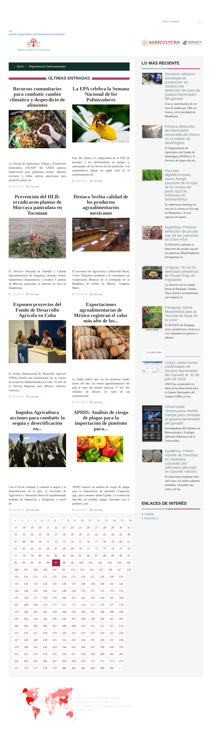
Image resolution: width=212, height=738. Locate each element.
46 (128, 534)
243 (54, 647)
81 (48, 555)
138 (83, 583)
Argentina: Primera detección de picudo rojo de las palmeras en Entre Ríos (181, 233)
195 (54, 619)
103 (109, 562)
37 (56, 534)
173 (73, 604)
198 (83, 619)
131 (16, 583)
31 (128, 527)
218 (45, 633)
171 (54, 604)
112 (73, 569)
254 (45, 654)
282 (83, 668)
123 (54, 576)
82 (56, 555)
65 (40, 548)
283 (92, 668)
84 (72, 555)
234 (83, 640)
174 (83, 604)
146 (45, 590)
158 (45, 597)
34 (31, 534)
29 (112, 527)
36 (48, 534)
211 (92, 626)
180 (26, 612)
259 (92, 654)
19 (31, 527)
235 (92, 640)
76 (128, 548)
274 (121, 661)
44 (112, 534)
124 (64, 576)
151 (92, 590)
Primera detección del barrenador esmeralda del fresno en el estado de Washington (182, 134)
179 (16, 612)
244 (64, 647)
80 (40, 555)
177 (112, 604)
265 (35, 661)
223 (92, 633)
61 (128, 541)
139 (92, 583)
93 (23, 562)
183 (54, 612)
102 (100, 562)
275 (16, 668)
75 (120, 548)
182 (45, 612)
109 (45, 569)
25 (80, 527)
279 (54, 668)
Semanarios (44, 34)
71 (88, 548)
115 (101, 569)
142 (121, 583)
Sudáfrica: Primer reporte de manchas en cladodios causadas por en (181, 461)
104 (119, 562)
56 (88, 541)
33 (23, 534)
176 (102, 604)
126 (83, 576)
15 (122, 520)
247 (92, 647)
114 (91, 569)
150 (83, 590)
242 (45, 647)
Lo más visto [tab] (154, 352)
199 (92, 619)
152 (102, 590)
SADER (149, 514)
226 (121, 633)
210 (83, 626)
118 (129, 569)
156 (26, 597)
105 (128, 562)
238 (121, 640)
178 (121, 604)
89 (112, 555)
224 (102, 633)
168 (26, 604)
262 (121, 654)
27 (96, 527)
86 (88, 555)
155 (16, 597)
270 (83, 661)
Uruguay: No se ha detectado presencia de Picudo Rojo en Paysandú (181, 273)
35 (40, 534)
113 (82, 569)
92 (15, 562)
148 (64, 590)
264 (26, 661)
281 (73, 668)
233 (73, 640)
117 (119, 569)
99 (72, 562)
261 (112, 654)
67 (56, 548)
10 (82, 520)
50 (40, 541)
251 (16, 654)
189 (112, 612)
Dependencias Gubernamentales (47, 66)
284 (102, 668)
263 (16, 661)
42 (96, 534)
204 (26, 626)
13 (106, 520)
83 (64, 555)
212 (102, 626)
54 (72, 541)
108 (35, 569)
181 (35, 612)
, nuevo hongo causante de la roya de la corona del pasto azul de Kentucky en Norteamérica (181, 185)
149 (73, 590)
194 (45, 619)
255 (54, 654)
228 (26, 640)
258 (83, 654)
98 (64, 562)
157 (35, 597)
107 (26, 569)
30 (120, 527)
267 (54, 661)
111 (64, 569)
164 (102, 597)
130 (121, 576)
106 (16, 569)
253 (35, 654)
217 (35, 633)
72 (96, 548)
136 (64, 583)
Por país (32, 34)
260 (102, 654)
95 (40, 562)
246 (83, 647)
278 (45, 668)
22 (56, 527)
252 (26, 654)
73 (104, 548)
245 (73, 647)
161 (73, 597)
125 (73, 576)
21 (48, 527)
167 (16, 604)
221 (73, 633)
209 (73, 626)
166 (121, 597)
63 (23, 548)
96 (48, 562)
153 (112, 590)
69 (72, 548)
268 (64, 661)
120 (26, 576)
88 (104, 555)
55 (80, 541)
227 (16, 640)
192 (26, 619)
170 (45, 604)
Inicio (15, 21)
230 (45, 640)
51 (48, 541)
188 (102, 612)
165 (112, 597)
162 (83, 597)
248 (102, 647)
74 (112, 548)
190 (121, 612)
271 (92, 661)
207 (54, 626)
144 (26, 590)
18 (23, 527)
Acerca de (31, 21)
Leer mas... (35, 186)
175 (92, 604)
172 (64, 604)
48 (23, 541)
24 (72, 527)
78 (23, 555)
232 (64, 640)
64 (31, 548)
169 (35, 604)
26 (88, 527)
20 (40, 527)
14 (114, 520)
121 (35, 576)
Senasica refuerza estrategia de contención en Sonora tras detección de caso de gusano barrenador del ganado (182, 86)
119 (16, 576)
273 (112, 661)
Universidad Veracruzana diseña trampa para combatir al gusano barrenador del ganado (182, 415)
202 (121, 619)
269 (73, 661)
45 (120, 534)
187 (92, 612)
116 (110, 569)
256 (64, 654)
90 (120, 555)
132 (26, 583)
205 (35, 626)
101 (90, 562)
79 (31, 555)
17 (15, 527)
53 (64, 541)
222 (83, 633)
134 (45, 583)
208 (64, 626)
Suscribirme (58, 34)
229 (35, 640)
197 (73, 619)
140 (102, 583)
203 (16, 626)
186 (83, 612)
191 (16, 619)
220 (64, 633)
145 (35, 590)
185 (73, 612)
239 (16, 647)
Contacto (51, 21)
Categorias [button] (22, 34)
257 (73, 654)
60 (120, 541)
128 (102, 576)
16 (130, 520)
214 (121, 626)
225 (112, 633)
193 (35, 619)
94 (31, 562)
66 (48, 548)
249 (112, 647)
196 (64, 619)
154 (121, 590)
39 (72, 534)
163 (92, 597)
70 (80, 548)
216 (26, 633)
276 (26, 668)
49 (31, 541)
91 (128, 555)
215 (16, 633)
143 (16, 590)
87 (96, 555)
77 (15, 555)
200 (102, 619)
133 (35, 583)
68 (64, 548)
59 (112, 541)
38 (64, 534)
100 (81, 562)
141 (112, 583)
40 (80, 534)
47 (15, 541)
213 (111, 626)
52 (56, 541)
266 (45, 661)
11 (90, 520)
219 (54, 633)
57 (96, 541)
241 (35, 647)
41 (88, 534)
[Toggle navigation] (10, 31)
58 (104, 541)
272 (102, 661)
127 (92, 576)
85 (80, 555)
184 (64, 612)
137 (73, 583)
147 (54, 590)
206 (45, 626)
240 (26, 647)
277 (35, 668)
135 (54, 583)
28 (104, 527)
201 (112, 619)
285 (112, 668)
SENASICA (151, 518)
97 (56, 562)
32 (15, 534)
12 (98, 520)
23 (64, 527)
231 (54, 640)
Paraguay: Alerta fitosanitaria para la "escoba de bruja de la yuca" (181, 313)
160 (64, 597)
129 (111, 576)
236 (102, 640)
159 (54, 597)
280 (64, 668)
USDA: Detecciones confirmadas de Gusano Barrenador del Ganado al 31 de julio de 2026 (182, 371)
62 (15, 548)
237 (112, 640)
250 (121, 647)
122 (45, 576)
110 (54, 569)
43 (104, 534)
